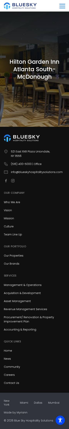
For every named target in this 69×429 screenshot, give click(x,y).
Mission (9, 218)
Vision (8, 210)
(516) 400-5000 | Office (26, 164)
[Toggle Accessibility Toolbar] (60, 420)
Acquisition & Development (22, 293)
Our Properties (13, 256)
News (7, 359)
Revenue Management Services (25, 309)
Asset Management (17, 301)
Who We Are (12, 202)
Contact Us (11, 383)
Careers (9, 375)
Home (8, 351)
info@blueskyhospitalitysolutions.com (37, 172)
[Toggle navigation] (62, 6)
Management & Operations (23, 285)
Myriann (22, 412)
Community (12, 367)
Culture (9, 226)
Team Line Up (13, 234)
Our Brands (11, 264)
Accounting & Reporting (20, 329)
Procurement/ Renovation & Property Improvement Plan (29, 319)
